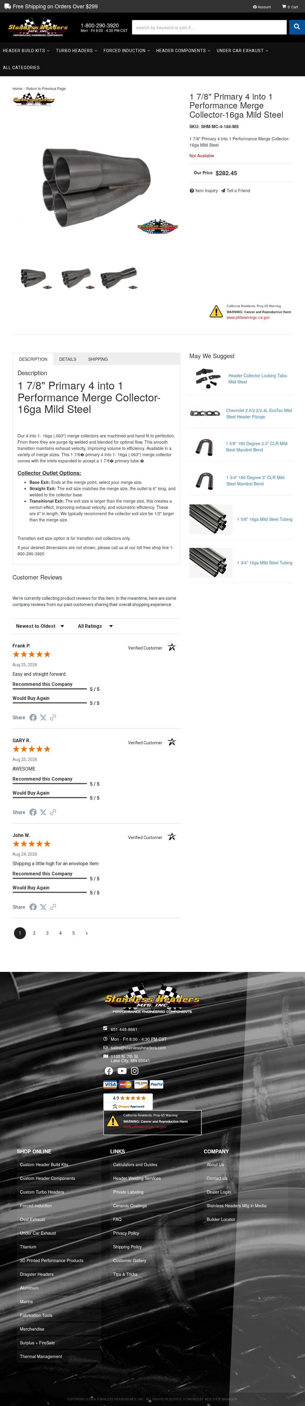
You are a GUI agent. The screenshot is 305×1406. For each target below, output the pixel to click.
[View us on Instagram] (135, 1072)
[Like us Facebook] (109, 1072)
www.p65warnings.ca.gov (248, 317)
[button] (218, 27)
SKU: (194, 126)
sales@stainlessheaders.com (138, 1047)
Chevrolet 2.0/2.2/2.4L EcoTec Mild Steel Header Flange (259, 413)
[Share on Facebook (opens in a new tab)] (33, 718)
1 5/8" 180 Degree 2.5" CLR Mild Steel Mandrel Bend (256, 446)
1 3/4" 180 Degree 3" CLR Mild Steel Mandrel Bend (255, 480)
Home (17, 88)
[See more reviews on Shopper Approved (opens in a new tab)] (53, 718)
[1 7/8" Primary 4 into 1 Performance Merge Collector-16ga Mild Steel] (96, 185)
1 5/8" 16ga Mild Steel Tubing (264, 519)
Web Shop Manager (221, 1399)
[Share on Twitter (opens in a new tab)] (43, 717)
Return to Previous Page (46, 88)
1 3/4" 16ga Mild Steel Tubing (264, 562)
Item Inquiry (206, 190)
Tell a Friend (238, 190)
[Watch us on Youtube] (122, 1072)
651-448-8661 (124, 1029)
